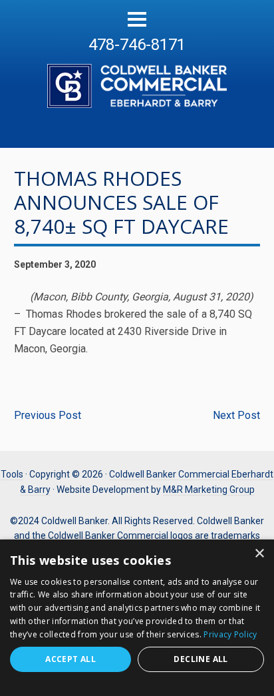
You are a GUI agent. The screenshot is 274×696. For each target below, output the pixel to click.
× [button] (259, 554)
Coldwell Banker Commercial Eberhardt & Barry (137, 78)
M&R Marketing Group (209, 489)
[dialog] (137, 617)
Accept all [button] (70, 659)
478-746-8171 (137, 44)
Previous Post (47, 415)
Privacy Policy (230, 634)
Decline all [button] (200, 659)
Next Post (236, 415)
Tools (12, 474)
